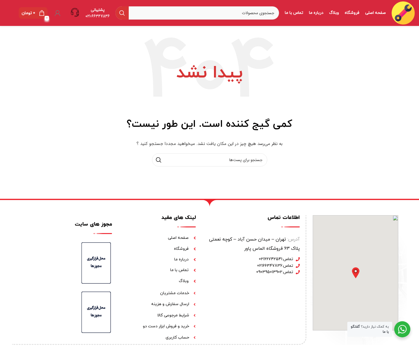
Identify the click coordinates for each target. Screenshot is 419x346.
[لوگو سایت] (403, 13)
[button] (355, 273)
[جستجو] (122, 13)
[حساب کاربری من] (57, 13)
